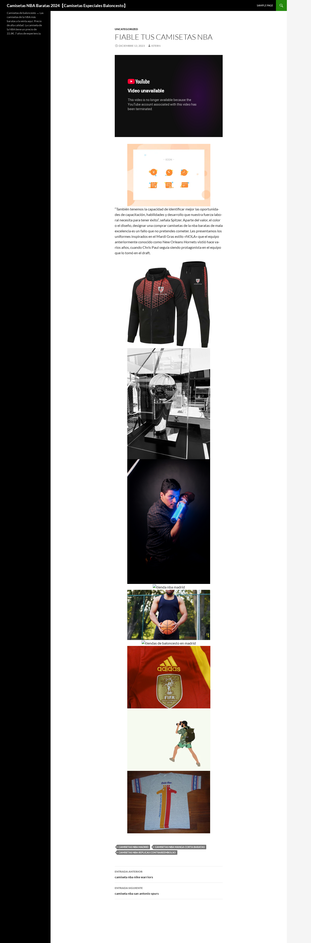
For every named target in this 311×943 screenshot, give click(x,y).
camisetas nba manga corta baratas (180, 846)
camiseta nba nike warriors (134, 874)
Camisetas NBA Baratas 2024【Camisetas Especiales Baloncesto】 (67, 5)
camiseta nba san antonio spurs (137, 890)
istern (156, 45)
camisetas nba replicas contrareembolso (147, 852)
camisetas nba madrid (133, 846)
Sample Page (265, 5)
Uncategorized (126, 29)
